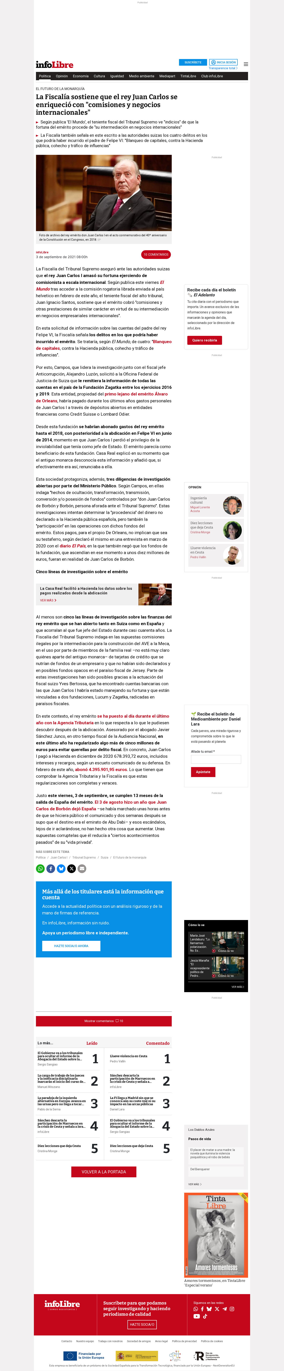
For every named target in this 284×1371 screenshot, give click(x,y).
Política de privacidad (184, 1341)
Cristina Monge (47, 1151)
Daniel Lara (117, 1109)
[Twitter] (217, 1309)
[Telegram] (224, 1309)
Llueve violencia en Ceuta (128, 1056)
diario (66, 545)
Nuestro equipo (85, 1341)
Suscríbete (193, 62)
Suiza (104, 857)
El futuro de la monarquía (129, 857)
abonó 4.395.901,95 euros (101, 769)
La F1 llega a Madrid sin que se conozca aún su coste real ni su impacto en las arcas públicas (132, 1101)
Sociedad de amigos (139, 1341)
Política (45, 76)
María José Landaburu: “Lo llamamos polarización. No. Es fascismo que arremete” (200, 943)
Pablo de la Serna (49, 1109)
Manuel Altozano (49, 1087)
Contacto (66, 1341)
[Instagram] (232, 1309)
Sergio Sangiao (48, 1064)
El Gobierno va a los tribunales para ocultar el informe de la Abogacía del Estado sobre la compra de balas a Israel (60, 1057)
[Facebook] (202, 1309)
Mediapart (167, 76)
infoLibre (43, 1131)
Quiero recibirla (204, 340)
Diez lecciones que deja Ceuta (59, 1146)
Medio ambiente (141, 76)
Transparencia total (222, 68)
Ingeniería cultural (198, 500)
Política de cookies (212, 1341)
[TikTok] (205, 1316)
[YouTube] (197, 1316)
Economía (81, 76)
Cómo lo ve (196, 925)
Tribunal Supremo (84, 857)
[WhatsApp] (196, 1309)
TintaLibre (188, 76)
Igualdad (117, 76)
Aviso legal (161, 1341)
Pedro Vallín (118, 1061)
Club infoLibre (212, 76)
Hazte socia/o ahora (71, 946)
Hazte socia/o (142, 1325)
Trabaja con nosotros (110, 1341)
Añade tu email (203, 752)
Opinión (62, 76)
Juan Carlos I (59, 857)
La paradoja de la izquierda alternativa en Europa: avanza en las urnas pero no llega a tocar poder (62, 1102)
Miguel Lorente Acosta (200, 509)
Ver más (194, 1184)
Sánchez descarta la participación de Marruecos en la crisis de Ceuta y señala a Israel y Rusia (62, 1125)
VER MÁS (237, 986)
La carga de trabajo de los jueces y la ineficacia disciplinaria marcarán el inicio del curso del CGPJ (61, 1080)
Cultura (99, 76)
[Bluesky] (209, 1309)
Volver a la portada (104, 1171)
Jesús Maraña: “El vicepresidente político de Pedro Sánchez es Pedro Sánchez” (200, 968)
